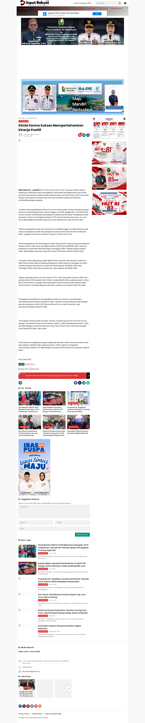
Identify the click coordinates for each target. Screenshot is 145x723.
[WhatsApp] (88, 383)
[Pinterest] (28, 706)
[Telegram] (84, 383)
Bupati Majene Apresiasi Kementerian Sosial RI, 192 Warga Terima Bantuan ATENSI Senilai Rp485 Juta (53, 409)
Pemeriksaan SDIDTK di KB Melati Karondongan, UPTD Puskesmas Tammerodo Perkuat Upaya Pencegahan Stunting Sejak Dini (29, 409)
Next (86, 14)
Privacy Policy (23, 714)
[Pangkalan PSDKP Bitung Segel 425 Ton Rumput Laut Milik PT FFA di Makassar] (26, 684)
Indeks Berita (37, 714)
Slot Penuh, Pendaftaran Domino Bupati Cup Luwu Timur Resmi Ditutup (28, 433)
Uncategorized (23, 121)
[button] (120, 3)
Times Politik (35, 651)
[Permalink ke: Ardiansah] (20, 135)
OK (97, 14)
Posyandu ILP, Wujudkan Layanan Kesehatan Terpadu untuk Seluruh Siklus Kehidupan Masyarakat (78, 409)
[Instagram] (36, 706)
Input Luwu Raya (25, 687)
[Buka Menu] (125, 3)
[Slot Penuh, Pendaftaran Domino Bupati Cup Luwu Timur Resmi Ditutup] (29, 422)
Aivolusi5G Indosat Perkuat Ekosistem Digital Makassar (77, 432)
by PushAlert (103, 18)
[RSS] (40, 706)
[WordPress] (32, 706)
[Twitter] (80, 383)
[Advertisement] (72, 61)
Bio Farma (31, 364)
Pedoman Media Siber (53, 714)
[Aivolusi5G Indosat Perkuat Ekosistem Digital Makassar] (78, 422)
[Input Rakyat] (38, 3)
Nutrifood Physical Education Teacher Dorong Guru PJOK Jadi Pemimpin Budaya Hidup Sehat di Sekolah (54, 433)
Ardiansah (26, 134)
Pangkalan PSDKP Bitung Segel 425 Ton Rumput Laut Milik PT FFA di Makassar (26, 694)
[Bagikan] (88, 135)
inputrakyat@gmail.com (31, 671)
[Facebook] (75, 383)
